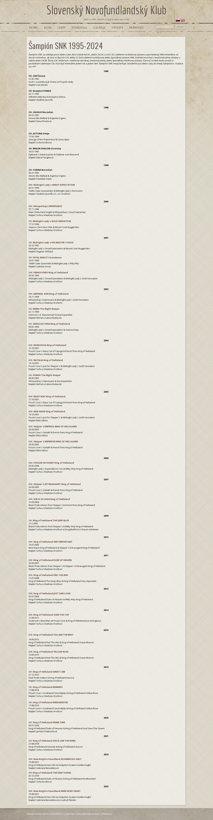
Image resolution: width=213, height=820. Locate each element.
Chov (61, 27)
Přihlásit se (106, 814)
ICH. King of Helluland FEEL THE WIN (48, 575)
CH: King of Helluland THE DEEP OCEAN (50, 772)
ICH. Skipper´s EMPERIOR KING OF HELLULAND (53, 441)
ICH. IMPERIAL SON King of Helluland (49, 293)
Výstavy (117, 27)
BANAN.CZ (58, 814)
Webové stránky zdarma (38, 814)
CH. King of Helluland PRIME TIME (47, 722)
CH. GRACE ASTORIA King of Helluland (49, 323)
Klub (47, 27)
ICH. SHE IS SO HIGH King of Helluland (49, 499)
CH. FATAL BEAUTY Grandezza (45, 257)
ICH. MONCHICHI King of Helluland (47, 345)
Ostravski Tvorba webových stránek (82, 814)
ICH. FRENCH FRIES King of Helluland (48, 272)
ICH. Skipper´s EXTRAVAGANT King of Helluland (55, 484)
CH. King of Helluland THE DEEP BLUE (49, 520)
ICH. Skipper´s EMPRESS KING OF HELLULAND (53, 426)
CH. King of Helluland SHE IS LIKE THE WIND (52, 740)
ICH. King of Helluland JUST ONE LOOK (49, 593)
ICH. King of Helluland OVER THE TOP (49, 614)
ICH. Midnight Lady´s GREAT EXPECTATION (52, 184)
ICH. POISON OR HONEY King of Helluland (51, 462)
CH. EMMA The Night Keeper (44, 308)
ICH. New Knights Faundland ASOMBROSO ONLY (55, 759)
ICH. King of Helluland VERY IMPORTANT (50, 541)
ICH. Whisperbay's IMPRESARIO (45, 206)
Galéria (99, 27)
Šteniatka (79, 27)
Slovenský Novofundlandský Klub (106, 10)
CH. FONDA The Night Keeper (45, 375)
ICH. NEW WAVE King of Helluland (47, 411)
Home (33, 27)
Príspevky (136, 27)
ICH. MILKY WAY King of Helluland (47, 396)
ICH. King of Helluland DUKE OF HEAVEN (50, 560)
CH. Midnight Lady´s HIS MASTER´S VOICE (51, 242)
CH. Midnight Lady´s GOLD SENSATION (50, 221)
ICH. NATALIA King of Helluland (46, 360)
